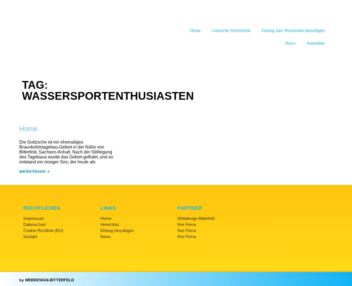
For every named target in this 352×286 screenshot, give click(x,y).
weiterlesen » (34, 171)
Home (195, 30)
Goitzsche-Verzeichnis (231, 30)
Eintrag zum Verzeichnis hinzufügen (293, 30)
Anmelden (315, 43)
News (290, 43)
